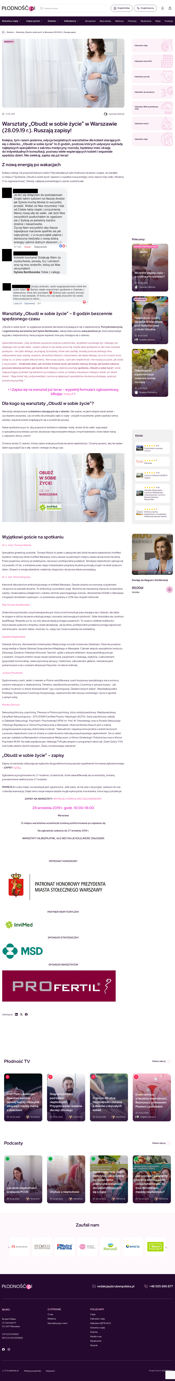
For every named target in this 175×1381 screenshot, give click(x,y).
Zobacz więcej (158, 1061)
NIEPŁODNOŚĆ (140, 299)
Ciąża (92, 1314)
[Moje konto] (163, 8)
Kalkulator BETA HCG (100, 1323)
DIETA (136, 352)
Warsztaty (9, 42)
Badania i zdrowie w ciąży (145, 247)
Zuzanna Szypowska (13, 636)
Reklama (52, 1318)
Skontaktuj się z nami (57, 1323)
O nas (50, 1314)
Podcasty (132, 21)
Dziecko (52, 21)
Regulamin (50, 1371)
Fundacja (169, 21)
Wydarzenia (146, 21)
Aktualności (90, 21)
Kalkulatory (70, 21)
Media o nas (95, 1336)
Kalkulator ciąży (97, 1318)
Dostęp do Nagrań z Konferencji (150, 580)
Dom (3, 32)
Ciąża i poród (33, 21)
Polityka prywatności (32, 1371)
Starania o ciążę (10, 21)
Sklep (158, 21)
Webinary (119, 21)
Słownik (94, 1345)
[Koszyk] (170, 8)
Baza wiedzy (105, 21)
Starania (10, 32)
